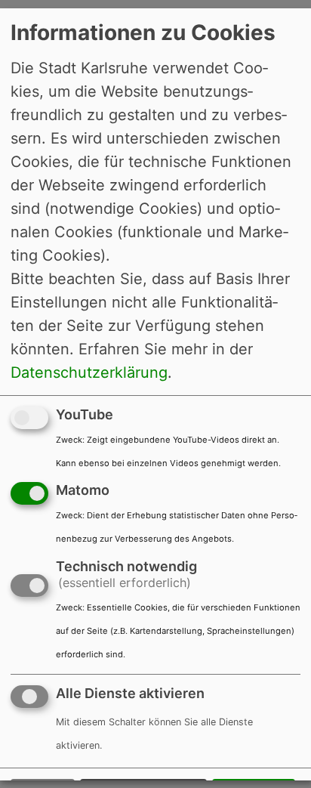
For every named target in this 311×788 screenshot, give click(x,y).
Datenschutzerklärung (89, 372)
